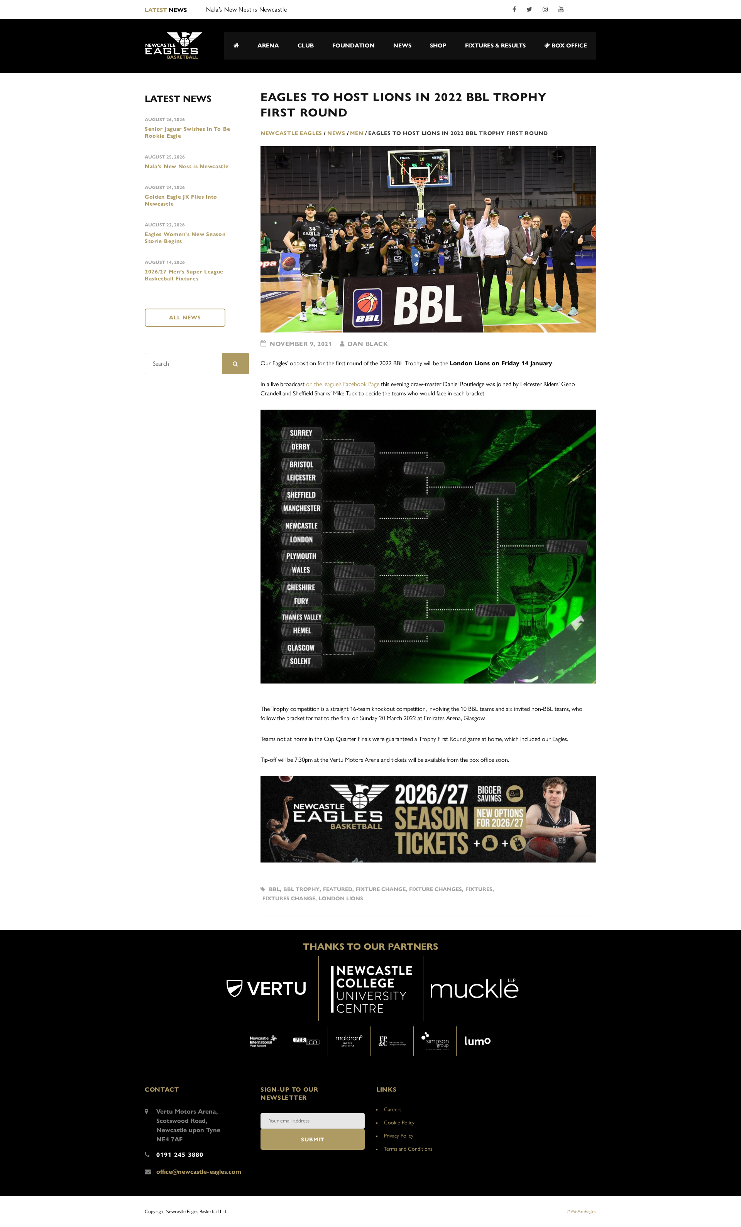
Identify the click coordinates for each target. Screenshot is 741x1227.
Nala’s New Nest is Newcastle (187, 166)
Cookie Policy (399, 1122)
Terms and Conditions (408, 1149)
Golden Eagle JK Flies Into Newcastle (181, 200)
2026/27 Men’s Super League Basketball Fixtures (184, 275)
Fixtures (478, 889)
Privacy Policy (398, 1135)
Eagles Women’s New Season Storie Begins (185, 238)
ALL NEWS (185, 317)
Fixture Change (381, 889)
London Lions (341, 898)
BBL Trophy (301, 889)
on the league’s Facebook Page (342, 384)
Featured (337, 889)
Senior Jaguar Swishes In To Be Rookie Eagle (187, 132)
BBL (274, 889)
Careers (392, 1109)
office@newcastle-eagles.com (198, 1171)
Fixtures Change (288, 898)
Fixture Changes (435, 889)
